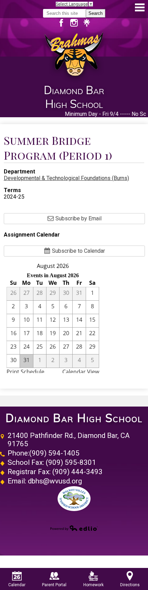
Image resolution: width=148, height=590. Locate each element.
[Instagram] (76, 23)
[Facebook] (63, 23)
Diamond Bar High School (74, 418)
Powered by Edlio (74, 527)
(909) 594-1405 (54, 453)
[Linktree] (87, 23)
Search (95, 13)
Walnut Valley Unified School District (74, 498)
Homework (93, 584)
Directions (130, 584)
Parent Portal (54, 584)
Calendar (16, 584)
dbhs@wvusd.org (55, 481)
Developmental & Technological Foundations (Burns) (66, 178)
